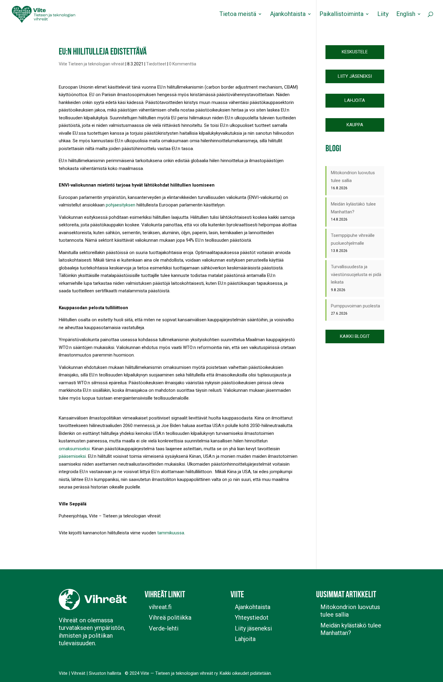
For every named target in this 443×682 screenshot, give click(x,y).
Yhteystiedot (252, 617)
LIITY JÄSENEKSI (355, 76)
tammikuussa (170, 533)
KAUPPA (355, 124)
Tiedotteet (156, 63)
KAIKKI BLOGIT (355, 336)
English (405, 14)
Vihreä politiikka (170, 617)
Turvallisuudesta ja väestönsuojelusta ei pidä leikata (356, 274)
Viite (63, 673)
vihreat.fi (160, 607)
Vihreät (78, 673)
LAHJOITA (354, 100)
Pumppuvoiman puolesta (355, 306)
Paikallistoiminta (341, 14)
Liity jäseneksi (253, 628)
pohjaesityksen (120, 205)
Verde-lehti (163, 628)
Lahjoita (245, 639)
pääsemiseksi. (73, 456)
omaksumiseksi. (75, 448)
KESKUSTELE (355, 52)
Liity (382, 14)
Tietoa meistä (237, 14)
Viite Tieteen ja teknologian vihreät (91, 63)
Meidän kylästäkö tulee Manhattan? (350, 629)
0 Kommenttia (182, 63)
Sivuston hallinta (105, 673)
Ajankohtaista (288, 14)
